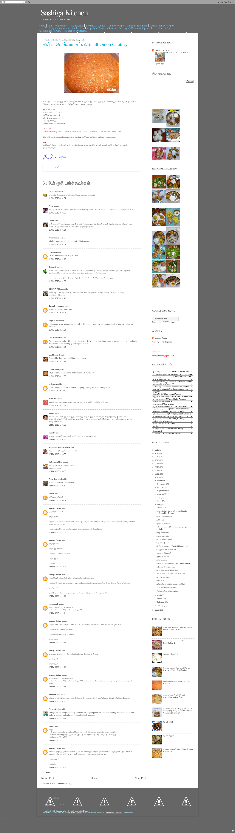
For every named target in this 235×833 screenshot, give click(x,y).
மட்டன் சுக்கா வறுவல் (164, 539)
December (161, 480)
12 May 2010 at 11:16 (57, 667)
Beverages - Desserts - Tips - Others (137, 28)
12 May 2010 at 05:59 (57, 454)
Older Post (140, 778)
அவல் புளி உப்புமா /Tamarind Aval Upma (171, 574)
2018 (157, 450)
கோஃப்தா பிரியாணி (164, 553)
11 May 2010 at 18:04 (57, 198)
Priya (51, 206)
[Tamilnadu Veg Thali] (173, 188)
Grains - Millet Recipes (162, 25)
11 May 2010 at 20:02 (57, 244)
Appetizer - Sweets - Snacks (101, 28)
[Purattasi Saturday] (173, 272)
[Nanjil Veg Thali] (173, 287)
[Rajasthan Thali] (159, 225)
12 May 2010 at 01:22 (57, 425)
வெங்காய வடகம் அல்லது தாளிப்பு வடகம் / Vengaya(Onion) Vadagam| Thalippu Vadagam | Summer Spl (178, 711)
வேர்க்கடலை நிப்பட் (164, 577)
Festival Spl (164, 28)
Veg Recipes (76, 25)
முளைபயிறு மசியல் (163, 523)
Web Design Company (74, 812)
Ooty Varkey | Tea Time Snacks (177, 53)
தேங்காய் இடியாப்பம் (164, 543)
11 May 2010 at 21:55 (57, 362)
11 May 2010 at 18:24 (57, 230)
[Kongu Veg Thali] (159, 244)
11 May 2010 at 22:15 (57, 391)
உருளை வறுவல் (168, 736)
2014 (157, 464)
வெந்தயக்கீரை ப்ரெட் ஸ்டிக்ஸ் (167, 591)
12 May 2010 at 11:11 (57, 613)
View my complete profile (162, 342)
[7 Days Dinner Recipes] (173, 141)
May (159, 505)
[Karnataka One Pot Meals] (173, 225)
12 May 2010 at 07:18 (57, 486)
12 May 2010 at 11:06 (57, 532)
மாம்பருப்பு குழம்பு (163, 536)
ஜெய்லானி (53, 267)
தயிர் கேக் (160, 520)
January (160, 606)
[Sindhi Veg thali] (159, 272)
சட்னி (57, 167)
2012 (157, 471)
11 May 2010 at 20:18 (57, 259)
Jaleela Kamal (55, 695)
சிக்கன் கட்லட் (162, 508)
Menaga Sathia (55, 508)
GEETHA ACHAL (56, 289)
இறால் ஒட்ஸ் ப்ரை (163, 557)
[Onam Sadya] (173, 258)
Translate (171, 322)
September (161, 491)
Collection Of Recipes (75, 30)
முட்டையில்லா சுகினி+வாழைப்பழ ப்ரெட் (171, 584)
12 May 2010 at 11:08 (57, 567)
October (160, 487)
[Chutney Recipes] (159, 122)
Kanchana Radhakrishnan (60, 448)
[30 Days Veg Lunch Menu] (173, 160)
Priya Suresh (54, 321)
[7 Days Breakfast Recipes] (159, 141)
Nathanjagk (54, 604)
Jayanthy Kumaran (57, 306)
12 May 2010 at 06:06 (57, 471)
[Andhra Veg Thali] (173, 202)
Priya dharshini (55, 479)
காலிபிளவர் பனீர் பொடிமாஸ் (167, 588)
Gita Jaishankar (55, 338)
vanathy (52, 433)
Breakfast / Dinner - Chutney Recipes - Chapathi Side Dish (116, 25)
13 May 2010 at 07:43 (57, 701)
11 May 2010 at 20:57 (57, 313)
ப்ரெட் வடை (161, 581)
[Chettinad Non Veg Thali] (159, 287)
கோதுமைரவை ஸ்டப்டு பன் (166, 550)
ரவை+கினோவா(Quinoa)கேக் (167, 570)
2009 (157, 610)
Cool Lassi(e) (54, 355)
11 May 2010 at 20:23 (57, 281)
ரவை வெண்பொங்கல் (164, 516)
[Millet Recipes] (173, 127)
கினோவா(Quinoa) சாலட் (166, 567)
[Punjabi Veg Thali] (159, 258)
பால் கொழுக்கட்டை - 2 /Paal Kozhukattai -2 (174, 642)
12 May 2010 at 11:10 (57, 596)
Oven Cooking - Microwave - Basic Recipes (61, 28)
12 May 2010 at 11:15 (57, 643)
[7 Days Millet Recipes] (159, 160)
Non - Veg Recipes (57, 25)
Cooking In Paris (162, 50)
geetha (52, 726)
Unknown (53, 252)
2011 (157, 474)
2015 (157, 460)
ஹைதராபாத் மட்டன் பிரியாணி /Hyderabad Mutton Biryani (174, 696)
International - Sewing (50, 30)
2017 (157, 453)
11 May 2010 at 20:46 (57, 298)
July (159, 498)
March (160, 599)
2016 (157, 457)
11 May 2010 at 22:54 (57, 405)
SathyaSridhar (55, 709)
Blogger (85, 811)
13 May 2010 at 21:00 (57, 740)
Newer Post (47, 778)
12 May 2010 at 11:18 (57, 687)
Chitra (51, 221)
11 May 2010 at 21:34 (57, 330)
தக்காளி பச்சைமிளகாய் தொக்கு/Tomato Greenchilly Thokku (172, 512)
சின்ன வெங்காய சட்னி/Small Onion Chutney (85, 44)
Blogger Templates (114, 812)
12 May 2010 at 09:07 (57, 500)
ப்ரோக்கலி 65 (168, 722)
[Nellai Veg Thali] (173, 244)
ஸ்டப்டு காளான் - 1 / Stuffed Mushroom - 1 (173, 546)
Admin (52, 494)
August (160, 494)
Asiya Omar (54, 192)
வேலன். (52, 413)
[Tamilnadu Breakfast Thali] (159, 202)
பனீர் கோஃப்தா (162, 560)
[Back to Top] (233, 831)
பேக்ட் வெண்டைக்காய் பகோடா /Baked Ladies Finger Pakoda (177, 628)
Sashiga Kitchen (64, 12)
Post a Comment (52, 772)
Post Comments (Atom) (61, 784)
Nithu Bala (53, 399)
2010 (157, 477)
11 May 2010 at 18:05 (57, 213)
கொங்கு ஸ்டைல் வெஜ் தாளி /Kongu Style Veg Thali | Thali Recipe (176, 669)
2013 (157, 467)
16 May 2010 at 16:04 (57, 767)
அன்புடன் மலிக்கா (56, 462)
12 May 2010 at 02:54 (57, 439)
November (161, 484)
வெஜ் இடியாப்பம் (162, 532)
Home (42, 25)
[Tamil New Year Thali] (159, 188)
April (159, 595)
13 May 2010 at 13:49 (57, 718)
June (159, 501)
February (161, 602)
